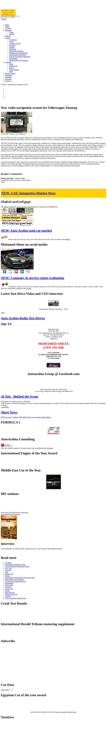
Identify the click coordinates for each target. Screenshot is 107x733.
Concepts (8, 570)
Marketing (12, 49)
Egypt (11, 64)
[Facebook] (4, 273)
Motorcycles (9, 574)
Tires (6, 572)
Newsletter (8, 75)
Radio (7, 25)
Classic (11, 42)
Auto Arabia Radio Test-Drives (23, 318)
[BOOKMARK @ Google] (6, 92)
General (11, 47)
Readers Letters (10, 73)
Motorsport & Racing (16, 51)
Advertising (13, 40)
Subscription (13, 58)
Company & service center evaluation (32, 278)
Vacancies (8, 79)
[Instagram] (27, 273)
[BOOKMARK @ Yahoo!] (6, 96)
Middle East (13, 66)
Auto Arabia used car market (26, 230)
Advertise (8, 77)
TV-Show (8, 28)
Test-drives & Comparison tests (15, 581)
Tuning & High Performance (18, 60)
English (11, 34)
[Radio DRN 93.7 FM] (53, 367)
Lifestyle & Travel (11, 594)
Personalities (9, 583)
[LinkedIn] (21, 273)
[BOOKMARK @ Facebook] (6, 90)
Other (11, 71)
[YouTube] (15, 273)
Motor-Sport (9, 585)
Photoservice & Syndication (18, 53)
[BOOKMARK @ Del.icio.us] (6, 88)
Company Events (15, 43)
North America (14, 70)
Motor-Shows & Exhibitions (14, 579)
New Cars (8, 568)
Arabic (11, 32)
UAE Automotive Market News (28, 193)
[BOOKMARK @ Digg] (6, 94)
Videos (7, 27)
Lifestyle (8, 596)
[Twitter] (10, 273)
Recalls (7, 576)
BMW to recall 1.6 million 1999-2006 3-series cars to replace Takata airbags (26, 417)
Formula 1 (12, 45)
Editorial (8, 36)
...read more (5, 407)
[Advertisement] (25, 6)
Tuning (7, 591)
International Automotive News (15, 564)
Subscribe (8, 62)
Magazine (8, 30)
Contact (7, 38)
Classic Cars (9, 589)
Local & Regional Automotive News (17, 566)
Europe (11, 68)
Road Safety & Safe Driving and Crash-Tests (20, 578)
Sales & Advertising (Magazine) (19, 57)
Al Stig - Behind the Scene (19, 396)
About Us (8, 81)
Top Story (8, 563)
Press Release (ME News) (17, 55)
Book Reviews (10, 593)
